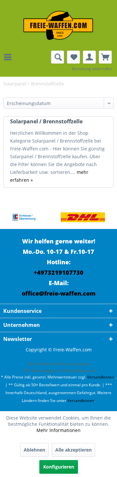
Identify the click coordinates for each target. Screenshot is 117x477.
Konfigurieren (58, 467)
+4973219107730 (59, 272)
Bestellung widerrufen (92, 68)
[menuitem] (9, 57)
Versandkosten (100, 377)
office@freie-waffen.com (59, 293)
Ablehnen (34, 450)
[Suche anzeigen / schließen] (57, 57)
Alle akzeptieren (73, 450)
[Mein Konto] (89, 57)
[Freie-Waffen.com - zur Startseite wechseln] (58, 25)
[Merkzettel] (73, 57)
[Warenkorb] (105, 57)
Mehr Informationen (58, 430)
